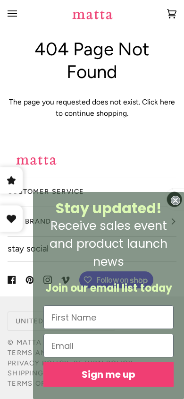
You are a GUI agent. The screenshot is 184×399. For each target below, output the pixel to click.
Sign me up (108, 374)
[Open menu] (22, 13)
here (167, 101)
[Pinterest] (29, 280)
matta (29, 342)
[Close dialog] (175, 200)
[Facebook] (12, 280)
